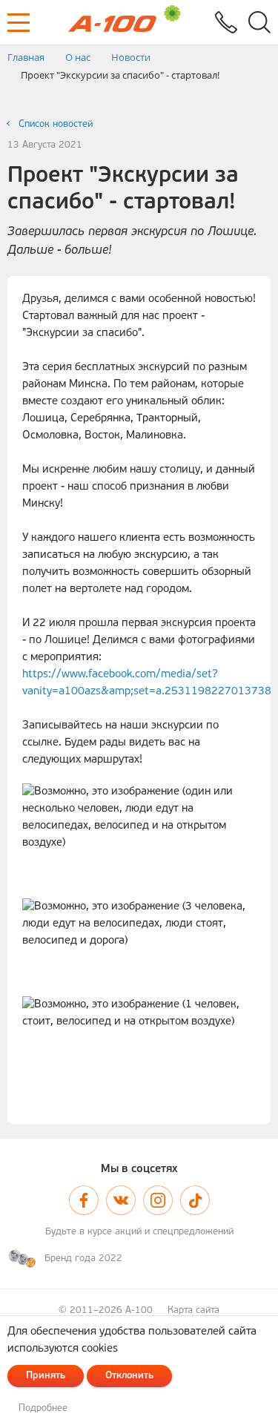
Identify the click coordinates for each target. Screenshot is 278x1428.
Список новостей (56, 124)
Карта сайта (193, 1310)
